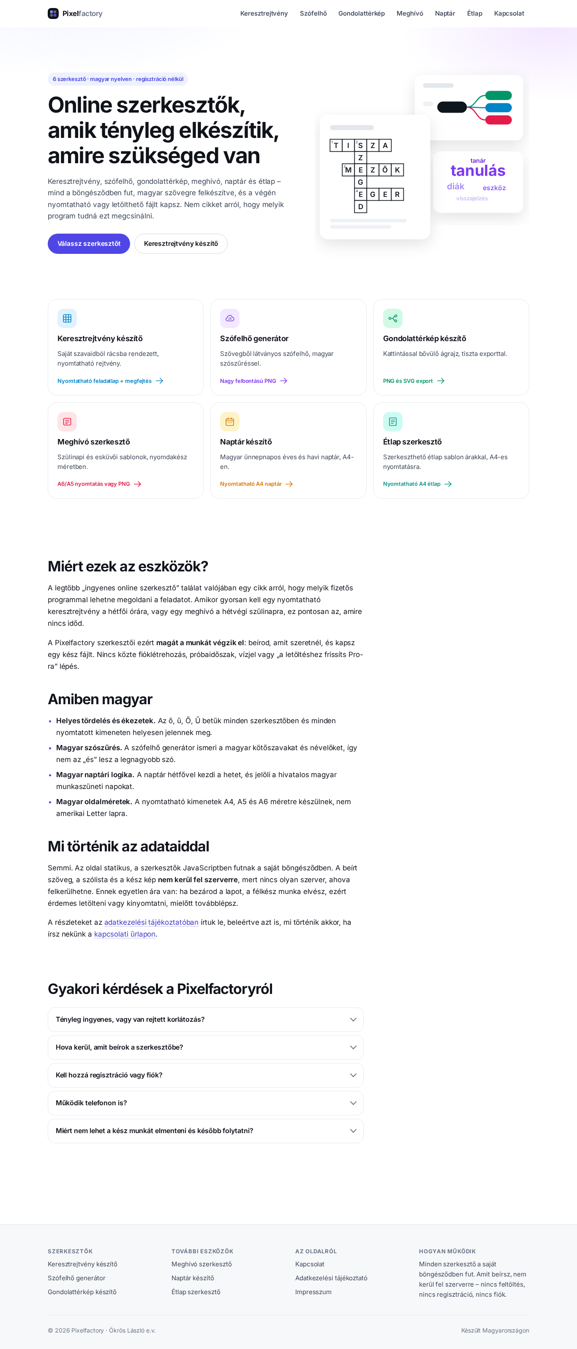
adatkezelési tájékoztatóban (151, 922)
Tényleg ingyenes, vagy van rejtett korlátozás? (130, 1019)
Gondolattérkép (361, 13)
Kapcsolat (509, 13)
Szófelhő (313, 13)
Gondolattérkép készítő (82, 1292)
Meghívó (410, 13)
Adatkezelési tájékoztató (331, 1278)
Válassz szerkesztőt (89, 244)
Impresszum (313, 1292)
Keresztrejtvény (264, 13)
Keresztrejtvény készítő (181, 244)
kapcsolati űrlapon (124, 934)
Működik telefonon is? (91, 1103)
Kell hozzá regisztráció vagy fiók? (109, 1075)
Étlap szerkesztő (195, 1292)
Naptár (445, 13)
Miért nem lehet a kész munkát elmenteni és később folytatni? (154, 1130)
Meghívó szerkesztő (201, 1264)
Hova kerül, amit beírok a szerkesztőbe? (120, 1047)
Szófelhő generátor (76, 1278)
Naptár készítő (192, 1278)
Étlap (474, 13)
